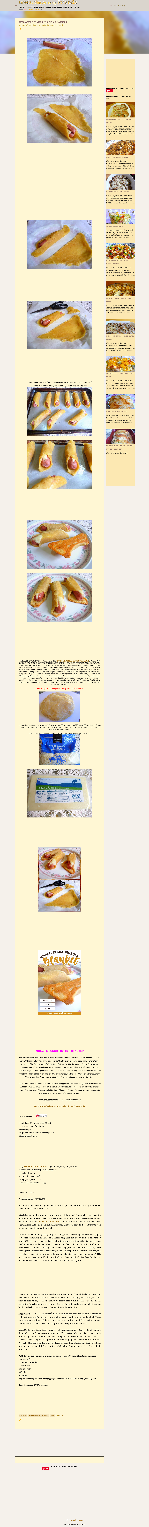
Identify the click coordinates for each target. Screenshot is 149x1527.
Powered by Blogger (75, 1520)
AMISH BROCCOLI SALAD (114, 226)
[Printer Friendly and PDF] (24, 10)
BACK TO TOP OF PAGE (64, 1466)
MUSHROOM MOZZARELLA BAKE (117, 191)
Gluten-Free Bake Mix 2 (49, 1221)
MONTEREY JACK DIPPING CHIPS (117, 411)
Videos (76, 7)
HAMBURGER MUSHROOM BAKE (117, 157)
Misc (71, 7)
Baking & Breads (45, 7)
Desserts (66, 7)
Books (27, 7)
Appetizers (34, 7)
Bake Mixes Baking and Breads (38, 1415)
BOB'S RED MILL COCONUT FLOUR (73, 661)
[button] (20, 29)
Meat (52, 1415)
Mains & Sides (57, 7)
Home (22, 7)
